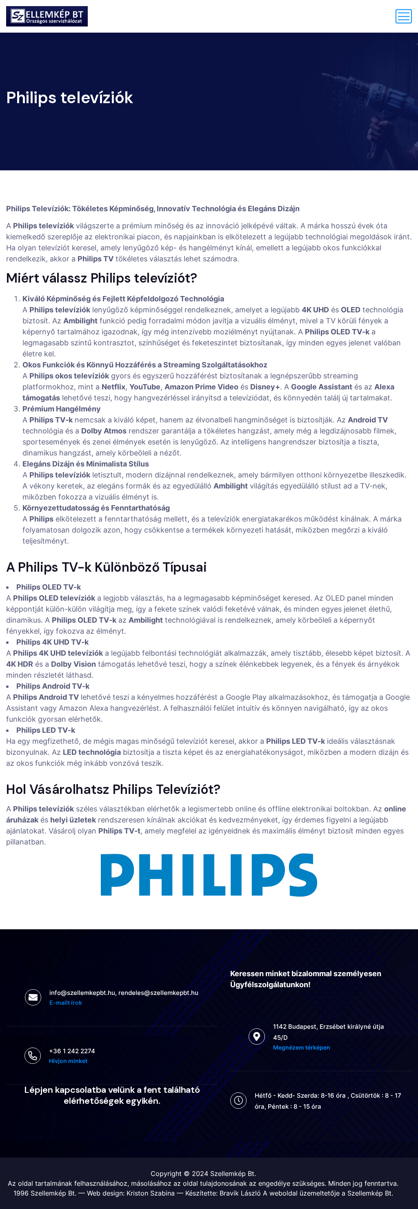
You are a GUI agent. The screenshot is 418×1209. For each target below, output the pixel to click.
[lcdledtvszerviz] (47, 16)
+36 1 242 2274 (72, 1051)
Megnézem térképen (301, 1047)
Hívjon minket (68, 1060)
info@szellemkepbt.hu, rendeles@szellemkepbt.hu (123, 993)
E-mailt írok (65, 1002)
